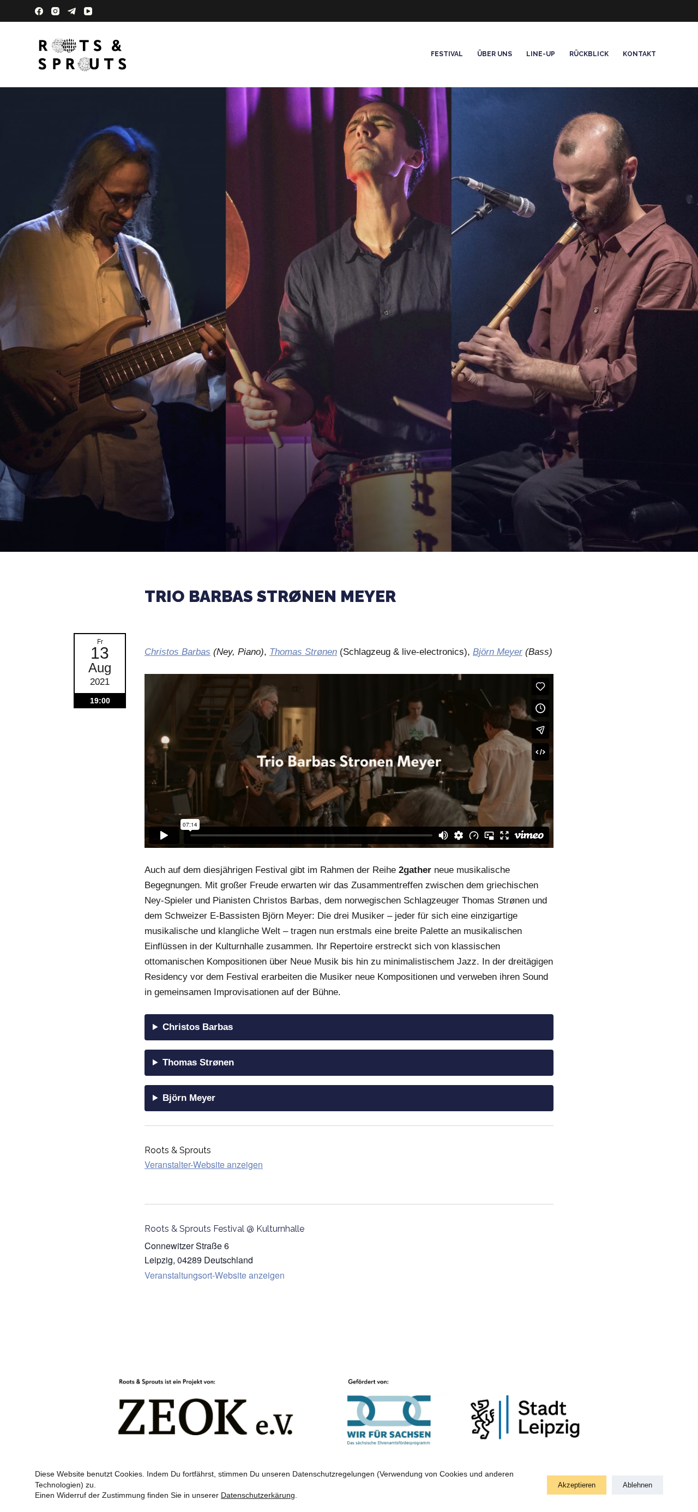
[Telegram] (72, 11)
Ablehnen (637, 1485)
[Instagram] (55, 11)
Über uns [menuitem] (494, 54)
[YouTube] (88, 11)
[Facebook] (39, 11)
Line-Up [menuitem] (540, 54)
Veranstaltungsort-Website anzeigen (215, 1275)
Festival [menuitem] (447, 54)
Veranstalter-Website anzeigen (204, 1164)
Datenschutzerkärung (258, 1495)
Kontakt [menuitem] (639, 54)
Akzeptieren (576, 1485)
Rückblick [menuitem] (589, 54)
